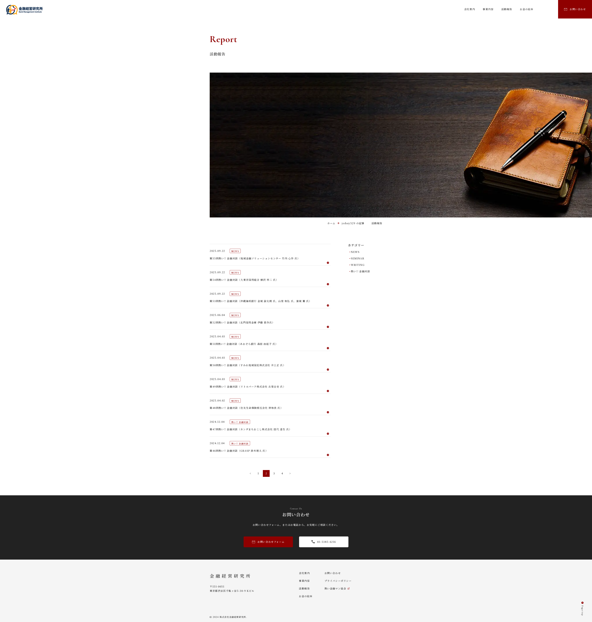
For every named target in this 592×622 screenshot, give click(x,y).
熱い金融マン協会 (335, 588)
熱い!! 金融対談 (360, 271)
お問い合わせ (333, 573)
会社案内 (469, 9)
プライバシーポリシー (338, 581)
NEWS (355, 252)
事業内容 (488, 9)
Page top (582, 610)
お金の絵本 (526, 9)
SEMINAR (357, 258)
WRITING (357, 265)
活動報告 (506, 9)
